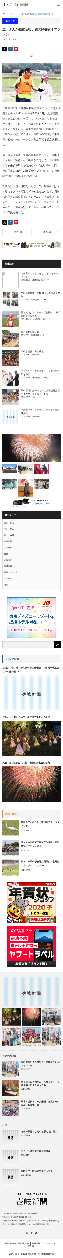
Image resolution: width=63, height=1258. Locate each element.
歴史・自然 (9, 535)
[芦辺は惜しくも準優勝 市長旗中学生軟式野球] (9, 484)
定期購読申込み (10, 1243)
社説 (6, 585)
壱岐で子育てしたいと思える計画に (39, 1131)
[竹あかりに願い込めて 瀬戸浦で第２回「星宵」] (11, 1017)
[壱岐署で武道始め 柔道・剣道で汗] (25, 489)
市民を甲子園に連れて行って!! (36, 1171)
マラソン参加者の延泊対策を (35, 1151)
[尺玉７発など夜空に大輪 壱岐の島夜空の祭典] (31, 1017)
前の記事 (18, 232)
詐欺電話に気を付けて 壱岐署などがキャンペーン (40, 1064)
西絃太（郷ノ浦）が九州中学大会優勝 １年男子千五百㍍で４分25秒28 (30, 669)
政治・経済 (9, 523)
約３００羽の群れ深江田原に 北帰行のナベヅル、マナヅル (40, 863)
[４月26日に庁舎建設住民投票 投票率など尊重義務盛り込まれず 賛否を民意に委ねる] (25, 468)
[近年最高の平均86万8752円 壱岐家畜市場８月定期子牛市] (51, 1017)
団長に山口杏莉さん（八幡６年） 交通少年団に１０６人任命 (40, 1083)
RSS (36, 1233)
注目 (6, 554)
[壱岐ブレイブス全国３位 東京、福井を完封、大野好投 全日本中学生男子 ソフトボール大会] (31, 1036)
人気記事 (8, 547)
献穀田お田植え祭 (30, 332)
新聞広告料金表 (24, 1243)
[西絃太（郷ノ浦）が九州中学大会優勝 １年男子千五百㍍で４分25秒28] (31, 991)
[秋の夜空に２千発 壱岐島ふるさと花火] (31, 448)
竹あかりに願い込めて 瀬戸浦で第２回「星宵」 (27, 717)
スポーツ (16, 39)
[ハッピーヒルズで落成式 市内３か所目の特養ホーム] (9, 468)
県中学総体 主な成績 (32, 351)
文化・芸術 (9, 529)
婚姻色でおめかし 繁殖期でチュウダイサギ (40, 824)
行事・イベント (11, 572)
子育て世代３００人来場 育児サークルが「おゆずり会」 (40, 1103)
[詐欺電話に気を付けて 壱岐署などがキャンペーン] (51, 1036)
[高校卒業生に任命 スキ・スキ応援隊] (41, 469)
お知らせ (8, 560)
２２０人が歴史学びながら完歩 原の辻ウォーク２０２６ (40, 844)
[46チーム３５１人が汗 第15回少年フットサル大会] (41, 484)
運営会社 (31, 1246)
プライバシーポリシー (50, 1243)
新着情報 (8, 541)
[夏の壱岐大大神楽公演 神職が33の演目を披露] (11, 1036)
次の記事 (47, 232)
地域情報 (36, 280)
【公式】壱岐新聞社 (15, 4)
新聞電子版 (36, 1243)
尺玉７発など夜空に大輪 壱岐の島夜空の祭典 (26, 762)
